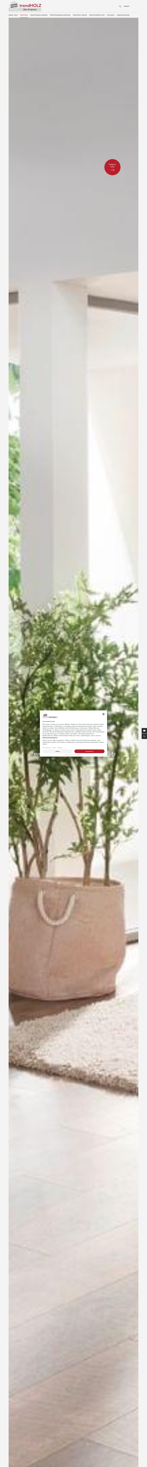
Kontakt (126, 6)
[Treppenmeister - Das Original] (25, 6)
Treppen (24, 15)
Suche (119, 6)
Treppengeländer (39, 15)
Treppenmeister (97, 15)
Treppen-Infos (112, 165)
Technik (111, 15)
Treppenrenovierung (60, 15)
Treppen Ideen (80, 15)
